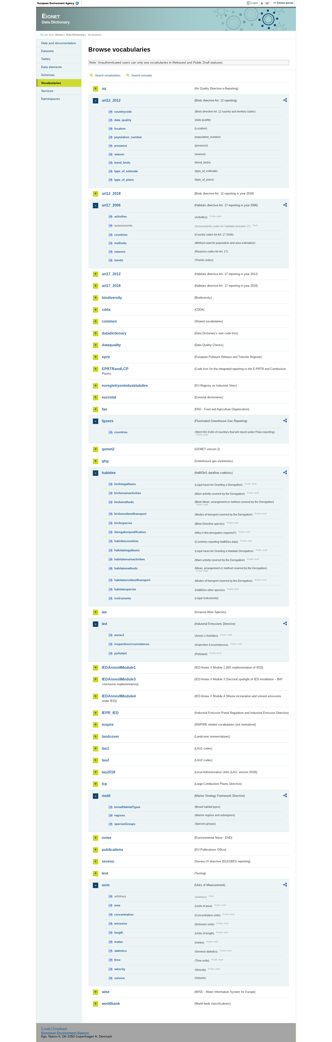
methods (120, 243)
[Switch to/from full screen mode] (268, 3)
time (117, 960)
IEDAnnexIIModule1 (119, 667)
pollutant (120, 653)
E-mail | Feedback (54, 1028)
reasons (119, 251)
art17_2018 (111, 286)
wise (106, 992)
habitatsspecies (125, 589)
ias (104, 612)
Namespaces (50, 99)
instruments (122, 598)
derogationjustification (130, 532)
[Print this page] (262, 3)
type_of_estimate (126, 171)
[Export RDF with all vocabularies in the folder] (285, 100)
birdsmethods (124, 502)
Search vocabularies (107, 75)
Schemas (47, 75)
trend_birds (122, 162)
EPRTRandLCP (115, 369)
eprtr (106, 357)
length (118, 932)
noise (106, 838)
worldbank (111, 1003)
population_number (128, 137)
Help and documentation (58, 43)
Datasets (47, 51)
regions (119, 815)
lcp (104, 784)
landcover (110, 736)
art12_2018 (111, 193)
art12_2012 (111, 100)
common (109, 321)
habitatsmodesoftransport (132, 580)
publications (112, 850)
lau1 (105, 748)
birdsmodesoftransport (130, 513)
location (120, 128)
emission (120, 923)
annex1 (119, 635)
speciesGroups (124, 824)
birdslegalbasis (125, 484)
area (117, 905)
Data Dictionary (75, 34)
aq (104, 88)
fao (104, 409)
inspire (108, 724)
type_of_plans (124, 179)
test (105, 873)
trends (118, 260)
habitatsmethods (126, 568)
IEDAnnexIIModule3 (119, 679)
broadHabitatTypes (127, 807)
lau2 (105, 760)
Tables (45, 59)
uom (106, 885)
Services (47, 91)
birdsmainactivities (127, 493)
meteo (118, 942)
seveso (108, 861)
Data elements (51, 67)
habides (109, 473)
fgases (107, 421)
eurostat (109, 397)
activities (120, 216)
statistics (120, 951)
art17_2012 (111, 274)
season (119, 154)
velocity (119, 969)
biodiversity (112, 298)
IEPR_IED (110, 713)
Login (254, 3)
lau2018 (108, 772)
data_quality (122, 120)
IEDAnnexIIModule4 (119, 696)
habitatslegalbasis (127, 550)
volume (119, 978)
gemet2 (108, 449)
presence (120, 145)
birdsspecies (123, 523)
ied (104, 624)
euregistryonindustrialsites (125, 385)
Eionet (59, 34)
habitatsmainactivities (129, 559)
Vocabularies (51, 83)
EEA (59, 3)
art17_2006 (111, 205)
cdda (106, 309)
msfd (106, 796)
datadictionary (114, 333)
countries (120, 234)
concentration (123, 914)
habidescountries (126, 541)
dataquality (111, 345)
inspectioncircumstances (131, 644)
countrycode (123, 111)
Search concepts (141, 75)
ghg (105, 461)
